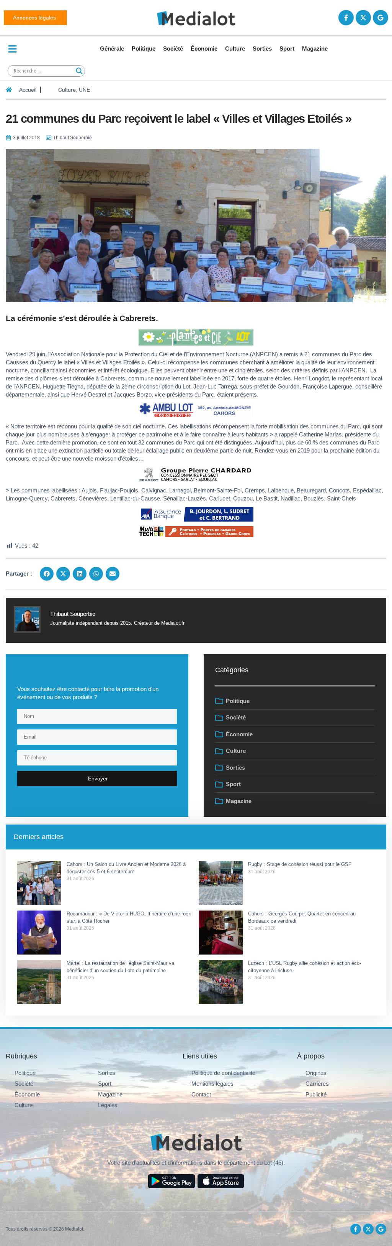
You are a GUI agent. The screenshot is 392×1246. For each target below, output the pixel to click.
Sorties (262, 48)
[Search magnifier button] (79, 71)
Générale (112, 48)
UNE (84, 90)
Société (173, 48)
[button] (47, 574)
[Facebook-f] (346, 17)
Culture (235, 48)
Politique (143, 48)
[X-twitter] (363, 17)
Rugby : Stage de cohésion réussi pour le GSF (300, 864)
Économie (204, 48)
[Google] (380, 17)
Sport (286, 48)
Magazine (315, 48)
